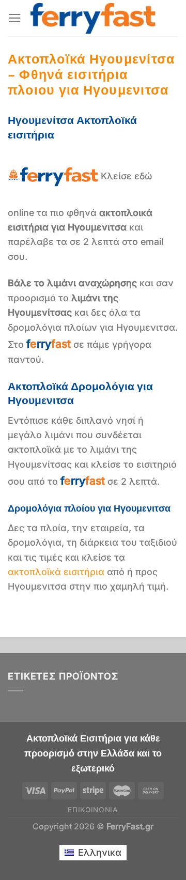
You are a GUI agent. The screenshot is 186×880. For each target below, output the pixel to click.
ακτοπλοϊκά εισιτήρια (56, 571)
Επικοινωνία (93, 810)
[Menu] (15, 18)
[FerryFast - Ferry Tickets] (93, 18)
